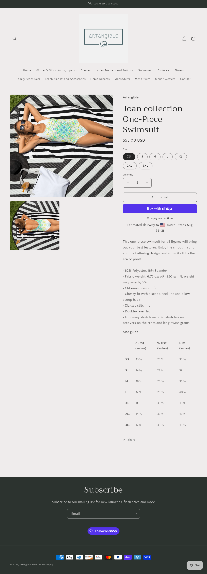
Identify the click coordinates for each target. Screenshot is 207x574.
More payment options (160, 218)
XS (129, 156)
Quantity (128, 174)
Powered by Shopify (43, 565)
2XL (129, 165)
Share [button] (131, 439)
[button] (14, 38)
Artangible (25, 565)
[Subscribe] (135, 514)
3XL (145, 165)
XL (181, 156)
